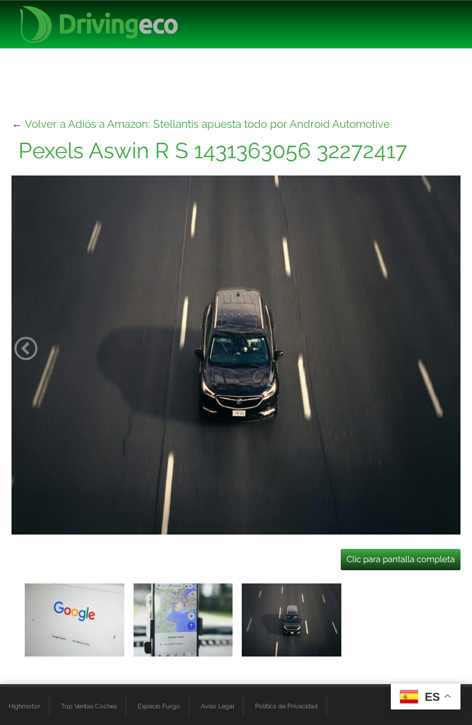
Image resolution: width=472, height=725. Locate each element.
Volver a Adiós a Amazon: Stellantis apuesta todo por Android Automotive (207, 123)
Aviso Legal (217, 706)
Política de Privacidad (286, 706)
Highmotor (24, 706)
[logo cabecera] (99, 24)
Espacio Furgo (159, 706)
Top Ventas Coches (89, 706)
